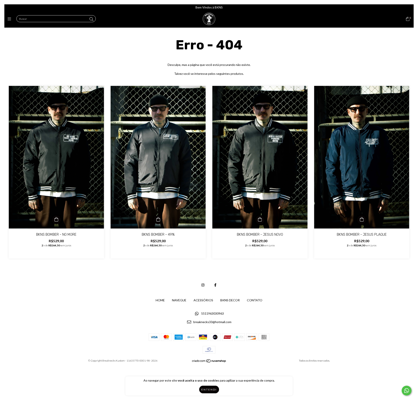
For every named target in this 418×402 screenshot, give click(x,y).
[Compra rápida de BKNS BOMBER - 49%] (158, 219)
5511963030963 (212, 313)
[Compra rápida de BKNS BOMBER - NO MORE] (56, 219)
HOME (160, 300)
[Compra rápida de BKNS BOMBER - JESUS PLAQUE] (361, 219)
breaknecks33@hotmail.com (212, 322)
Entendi (209, 389)
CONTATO (254, 300)
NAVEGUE (179, 300)
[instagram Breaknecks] (203, 285)
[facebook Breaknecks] (215, 285)
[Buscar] (91, 19)
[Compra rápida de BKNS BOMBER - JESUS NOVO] (260, 219)
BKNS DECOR (230, 300)
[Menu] (10, 19)
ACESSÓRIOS (203, 300)
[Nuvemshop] (209, 361)
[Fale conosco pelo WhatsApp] (406, 390)
